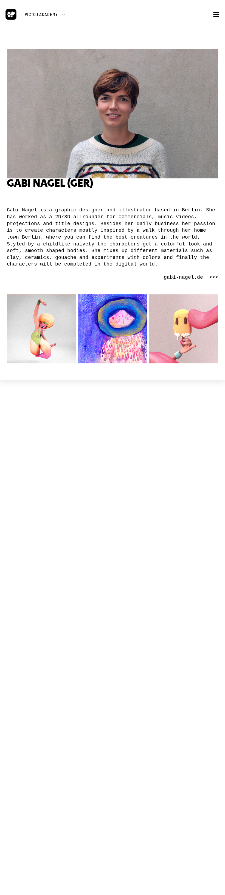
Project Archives (112, 469)
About (112, 454)
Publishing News (112, 709)
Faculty (112, 589)
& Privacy (118, 497)
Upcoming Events (113, 536)
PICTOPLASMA (112, 436)
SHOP (112, 696)
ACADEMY (112, 571)
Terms (105, 497)
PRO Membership (112, 681)
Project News (112, 449)
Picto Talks (112, 671)
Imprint (112, 502)
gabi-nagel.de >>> (191, 277)
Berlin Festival (112, 541)
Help (112, 642)
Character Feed (112, 628)
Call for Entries (112, 638)
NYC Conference (112, 546)
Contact (112, 507)
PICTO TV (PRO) (112, 658)
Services (112, 459)
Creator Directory (113, 633)
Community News (112, 623)
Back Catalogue (112, 714)
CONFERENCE (113, 523)
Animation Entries (112, 556)
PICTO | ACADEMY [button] (41, 14)
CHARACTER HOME (112, 610)
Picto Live (112, 676)
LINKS (112, 484)
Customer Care (113, 719)
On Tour (113, 551)
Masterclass (112, 584)
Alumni (113, 594)
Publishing (112, 464)
